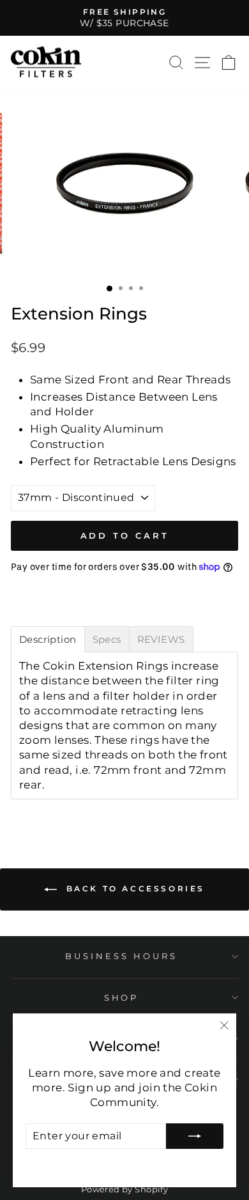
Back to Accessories (133, 888)
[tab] (48, 639)
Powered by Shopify (124, 1189)
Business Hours (121, 956)
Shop (121, 997)
